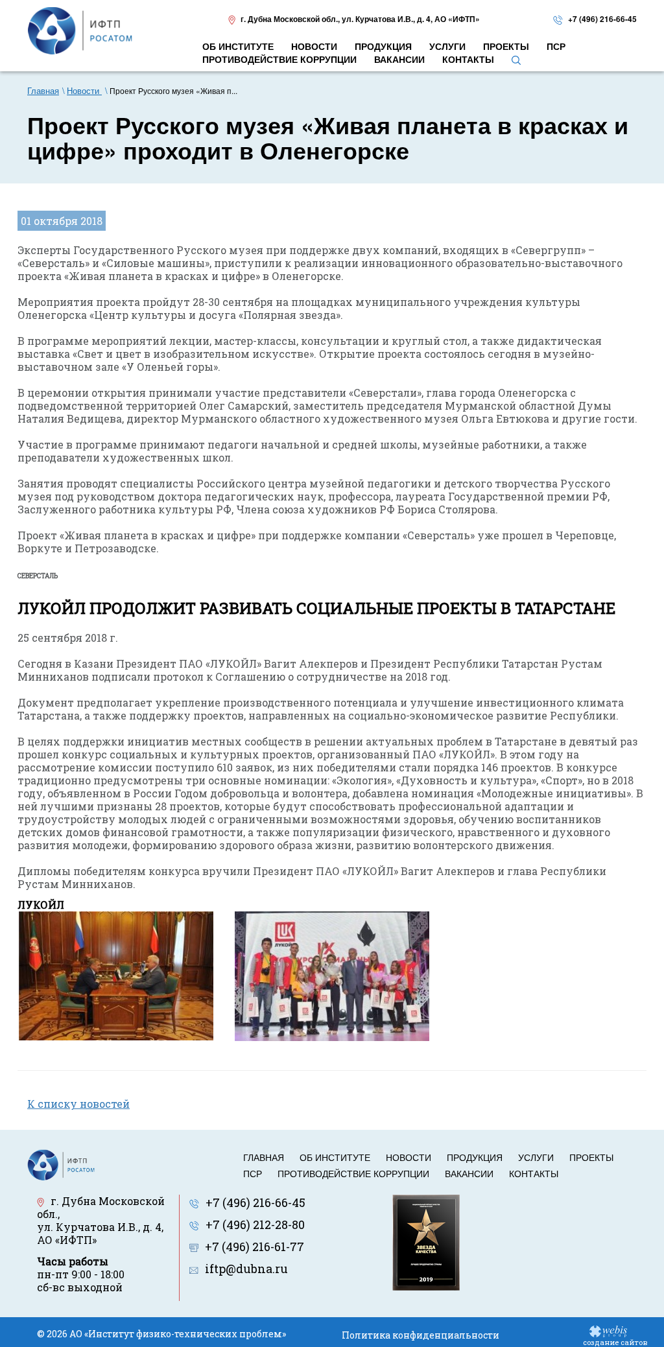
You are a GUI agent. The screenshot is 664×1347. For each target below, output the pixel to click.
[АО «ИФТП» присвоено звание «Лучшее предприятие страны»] (426, 1241)
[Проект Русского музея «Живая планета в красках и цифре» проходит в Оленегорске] (116, 974)
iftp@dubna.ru (246, 1268)
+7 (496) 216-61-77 (254, 1246)
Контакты (533, 1173)
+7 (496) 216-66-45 (602, 19)
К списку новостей (78, 1103)
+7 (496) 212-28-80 (255, 1224)
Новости (408, 1157)
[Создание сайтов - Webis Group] (608, 1330)
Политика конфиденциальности (420, 1335)
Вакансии (469, 1173)
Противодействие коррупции (353, 1173)
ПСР (252, 1173)
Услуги (536, 1157)
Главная (263, 1157)
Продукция (475, 1157)
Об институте (335, 1157)
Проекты (591, 1157)
